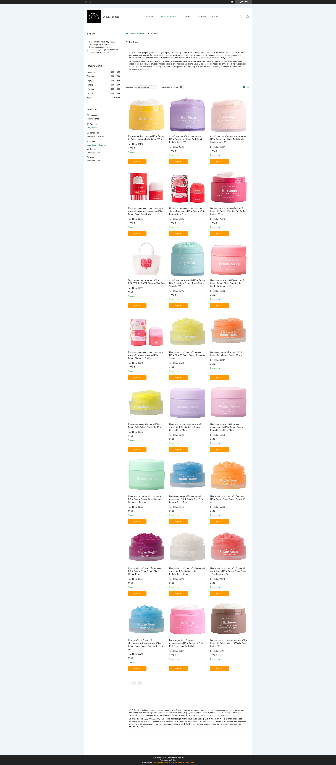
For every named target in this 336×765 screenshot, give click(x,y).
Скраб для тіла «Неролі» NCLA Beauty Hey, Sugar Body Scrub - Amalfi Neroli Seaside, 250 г (187, 283)
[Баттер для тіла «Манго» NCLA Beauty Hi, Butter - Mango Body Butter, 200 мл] (146, 114)
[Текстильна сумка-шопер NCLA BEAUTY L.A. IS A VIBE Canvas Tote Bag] (146, 258)
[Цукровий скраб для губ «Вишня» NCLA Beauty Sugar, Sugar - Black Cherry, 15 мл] (146, 546)
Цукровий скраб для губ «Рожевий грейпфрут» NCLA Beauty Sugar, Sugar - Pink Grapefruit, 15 (228, 571)
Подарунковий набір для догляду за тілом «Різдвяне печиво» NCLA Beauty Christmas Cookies (145, 355)
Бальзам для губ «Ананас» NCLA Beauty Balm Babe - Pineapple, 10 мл (145, 425)
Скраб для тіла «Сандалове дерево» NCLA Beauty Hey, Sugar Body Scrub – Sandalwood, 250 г (228, 139)
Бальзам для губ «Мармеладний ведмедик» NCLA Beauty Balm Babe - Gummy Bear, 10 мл (187, 499)
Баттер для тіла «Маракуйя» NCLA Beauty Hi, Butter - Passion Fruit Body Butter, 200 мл (227, 211)
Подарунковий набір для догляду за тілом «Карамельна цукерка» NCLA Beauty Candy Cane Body (145, 211)
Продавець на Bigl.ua (168, 760)
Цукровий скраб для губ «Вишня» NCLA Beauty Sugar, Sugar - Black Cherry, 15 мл (144, 571)
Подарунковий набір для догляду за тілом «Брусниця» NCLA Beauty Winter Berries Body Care (187, 211)
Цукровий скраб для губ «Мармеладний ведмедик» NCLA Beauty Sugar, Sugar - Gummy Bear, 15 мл (145, 644)
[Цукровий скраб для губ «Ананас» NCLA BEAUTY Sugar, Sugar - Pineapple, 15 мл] (187, 330)
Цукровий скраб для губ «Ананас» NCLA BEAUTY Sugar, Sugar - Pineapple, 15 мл (187, 355)
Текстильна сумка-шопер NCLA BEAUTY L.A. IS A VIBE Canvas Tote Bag (146, 281)
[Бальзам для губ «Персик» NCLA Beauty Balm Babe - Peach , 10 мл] (228, 330)
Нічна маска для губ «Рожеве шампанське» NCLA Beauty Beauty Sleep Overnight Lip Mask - (226, 427)
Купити (137, 161)
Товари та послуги (168, 17)
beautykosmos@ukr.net (96, 145)
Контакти (202, 17)
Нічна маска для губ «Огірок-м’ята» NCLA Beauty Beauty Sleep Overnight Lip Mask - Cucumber (145, 499)
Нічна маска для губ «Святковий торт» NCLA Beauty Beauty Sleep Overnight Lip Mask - (185, 427)
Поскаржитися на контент (163, 762)
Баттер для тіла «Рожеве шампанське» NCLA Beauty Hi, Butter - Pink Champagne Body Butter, (187, 643)
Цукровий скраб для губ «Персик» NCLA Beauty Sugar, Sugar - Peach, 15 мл (227, 499)
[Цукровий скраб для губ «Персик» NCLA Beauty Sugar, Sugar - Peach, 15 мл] (228, 474)
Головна (149, 17)
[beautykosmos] (94, 16)
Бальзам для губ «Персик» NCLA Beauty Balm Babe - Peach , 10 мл (226, 353)
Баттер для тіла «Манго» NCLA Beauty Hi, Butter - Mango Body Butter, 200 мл (146, 137)
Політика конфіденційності (184, 762)
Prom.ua (181, 758)
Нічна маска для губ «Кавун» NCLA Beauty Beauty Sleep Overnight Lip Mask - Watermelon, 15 (227, 283)
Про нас (188, 17)
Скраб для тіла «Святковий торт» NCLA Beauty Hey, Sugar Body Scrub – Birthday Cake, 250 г (186, 139)
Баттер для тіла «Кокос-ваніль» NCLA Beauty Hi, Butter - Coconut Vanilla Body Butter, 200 (228, 643)
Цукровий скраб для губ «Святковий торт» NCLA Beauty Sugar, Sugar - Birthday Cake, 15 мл (187, 571)
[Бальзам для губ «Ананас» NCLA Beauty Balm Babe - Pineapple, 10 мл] (146, 402)
